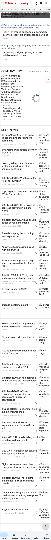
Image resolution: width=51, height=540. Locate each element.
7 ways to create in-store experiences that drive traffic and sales (19, 425)
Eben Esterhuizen (8, 308)
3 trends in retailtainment (15, 304)
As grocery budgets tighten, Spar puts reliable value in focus (22, 54)
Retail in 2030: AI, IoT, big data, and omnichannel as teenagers (18, 276)
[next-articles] (48, 79)
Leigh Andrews (7, 502)
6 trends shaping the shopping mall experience (18, 235)
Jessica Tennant (7, 443)
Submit (47, 71)
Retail (10, 9)
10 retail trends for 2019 (14, 289)
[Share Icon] (35, 143)
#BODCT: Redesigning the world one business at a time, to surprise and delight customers (20, 495)
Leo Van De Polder (8, 370)
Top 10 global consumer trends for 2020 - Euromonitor (20, 193)
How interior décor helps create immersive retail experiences (18, 325)
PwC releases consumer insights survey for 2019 (19, 352)
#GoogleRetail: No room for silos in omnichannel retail (19, 410)
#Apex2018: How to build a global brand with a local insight (20, 438)
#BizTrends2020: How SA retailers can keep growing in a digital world (20, 208)
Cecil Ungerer (6, 214)
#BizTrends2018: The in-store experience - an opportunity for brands (18, 480)
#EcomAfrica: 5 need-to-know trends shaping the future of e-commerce (18, 138)
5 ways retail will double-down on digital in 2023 (19, 151)
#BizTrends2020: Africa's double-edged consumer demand (19, 221)
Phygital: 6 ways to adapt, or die (18, 337)
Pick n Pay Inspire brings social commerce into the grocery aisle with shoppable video (25, 33)
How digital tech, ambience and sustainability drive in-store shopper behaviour (18, 166)
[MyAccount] (46, 3)
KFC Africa (6, 105)
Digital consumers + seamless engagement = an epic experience (19, 465)
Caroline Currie (7, 487)
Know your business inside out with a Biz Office (18, 248)
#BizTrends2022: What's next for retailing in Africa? (19, 179)
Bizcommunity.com (8, 253)
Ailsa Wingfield (7, 226)
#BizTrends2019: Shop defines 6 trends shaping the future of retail (19, 379)
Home (3, 9)
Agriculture (37, 9)
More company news (36, 71)
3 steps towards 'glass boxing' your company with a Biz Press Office (18, 263)
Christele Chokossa (8, 184)
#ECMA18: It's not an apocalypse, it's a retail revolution (20, 452)
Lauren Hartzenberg (9, 144)
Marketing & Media (22, 9)
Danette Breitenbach (9, 513)
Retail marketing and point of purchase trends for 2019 (17, 365)
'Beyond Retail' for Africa (15, 509)
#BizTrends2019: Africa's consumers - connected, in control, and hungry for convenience (16, 395)
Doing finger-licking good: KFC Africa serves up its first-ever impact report (12, 112)
